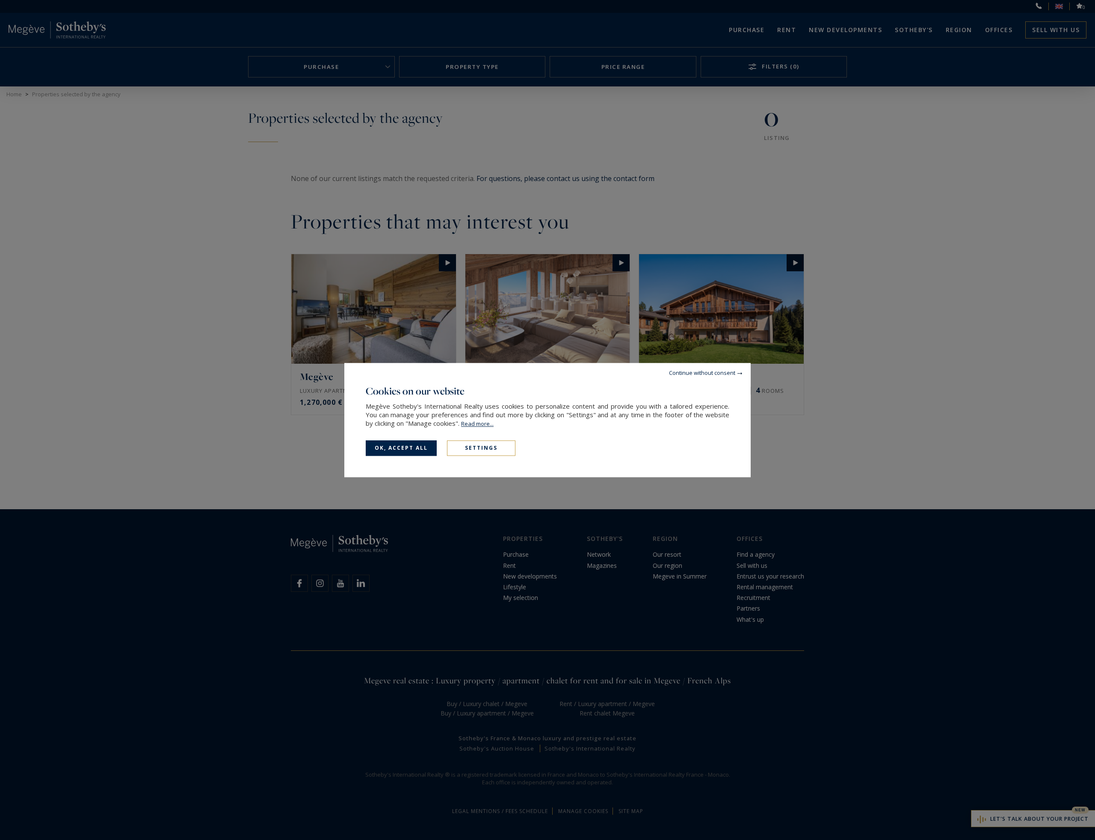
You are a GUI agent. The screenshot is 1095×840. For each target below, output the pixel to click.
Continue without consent (702, 373)
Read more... (477, 423)
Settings (481, 447)
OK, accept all (401, 447)
